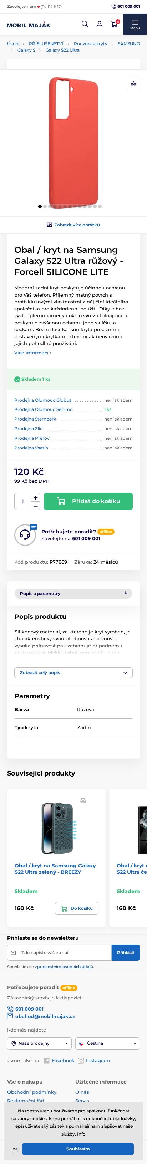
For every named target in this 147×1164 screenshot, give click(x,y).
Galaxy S (26, 50)
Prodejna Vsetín (31, 447)
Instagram (98, 1060)
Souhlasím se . (50, 966)
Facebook (63, 1060)
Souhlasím (78, 1149)
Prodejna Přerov (32, 438)
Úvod (13, 43)
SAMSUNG (129, 43)
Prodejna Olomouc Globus (42, 400)
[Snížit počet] (35, 505)
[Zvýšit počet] (35, 497)
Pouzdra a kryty (90, 43)
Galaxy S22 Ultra (63, 50)
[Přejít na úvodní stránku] (28, 24)
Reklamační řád (25, 1100)
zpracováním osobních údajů (64, 966)
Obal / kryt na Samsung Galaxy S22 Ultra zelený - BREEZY (55, 868)
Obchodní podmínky (31, 1092)
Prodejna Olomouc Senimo (43, 409)
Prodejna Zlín (28, 428)
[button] (85, 24)
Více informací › (32, 352)
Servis (82, 1100)
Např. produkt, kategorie (53, 55)
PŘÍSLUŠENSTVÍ (46, 43)
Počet (23, 501)
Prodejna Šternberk (35, 419)
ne (15, 1149)
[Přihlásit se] (99, 24)
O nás (82, 1092)
